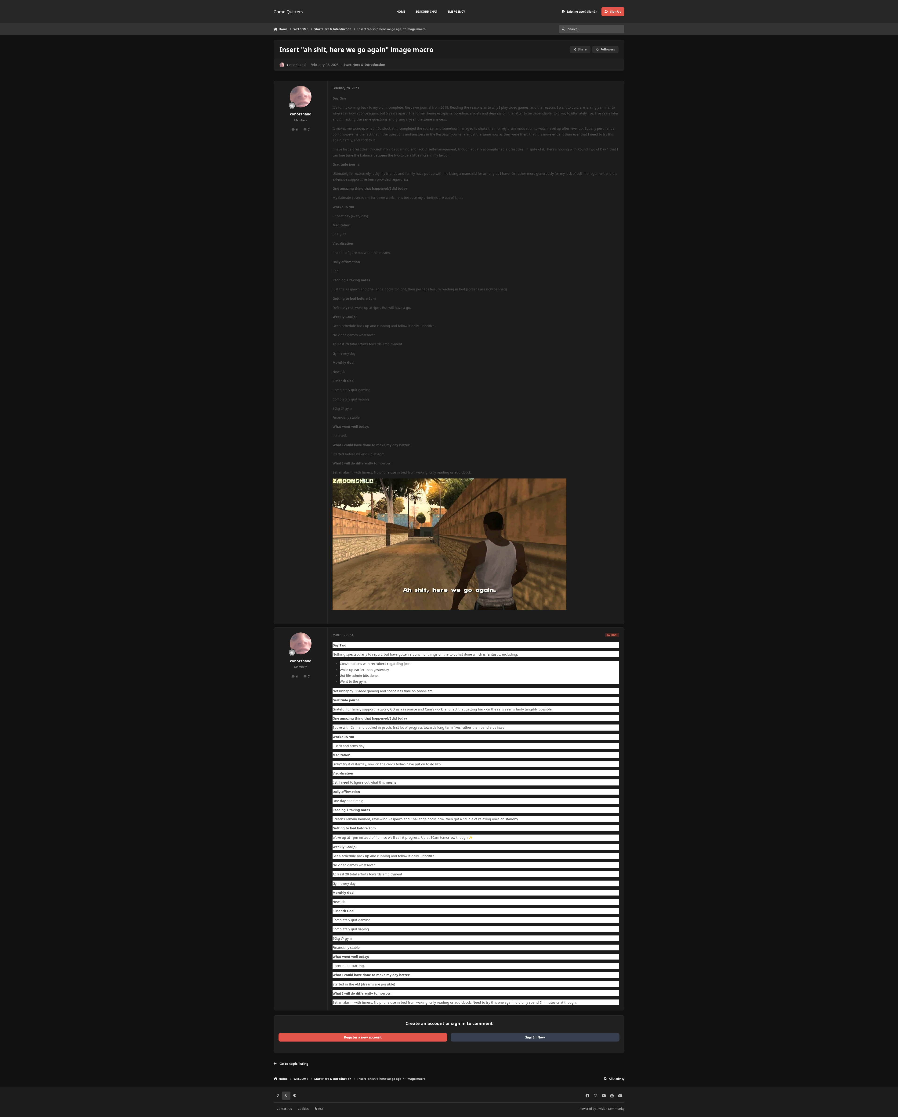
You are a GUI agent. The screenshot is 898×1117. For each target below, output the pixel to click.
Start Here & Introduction (364, 64)
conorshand (296, 64)
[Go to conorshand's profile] (281, 64)
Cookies (303, 1109)
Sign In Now (535, 1037)
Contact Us (284, 1109)
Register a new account (363, 1037)
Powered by (601, 1109)
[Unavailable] (449, 481)
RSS (320, 1109)
